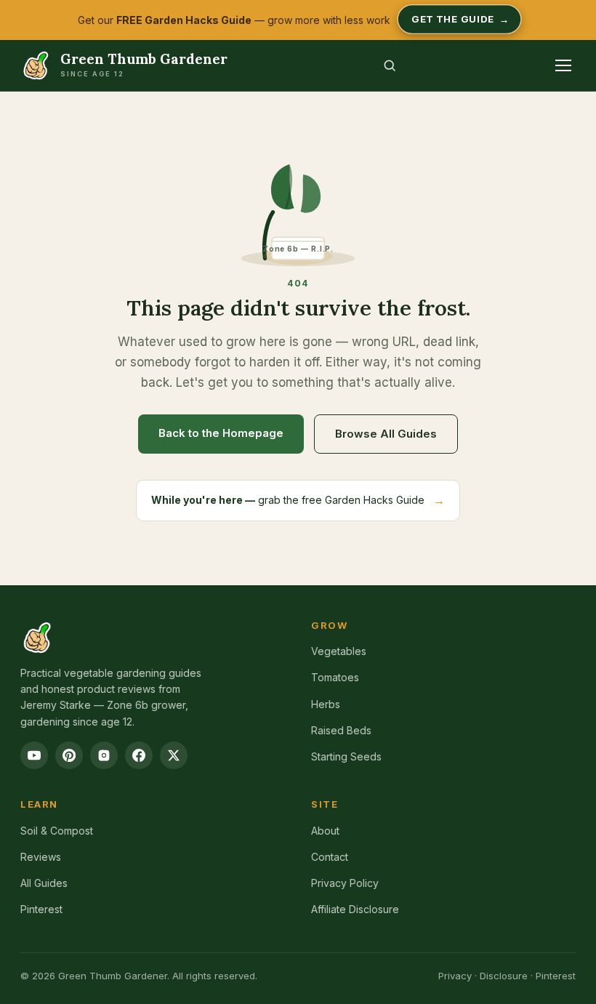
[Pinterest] (69, 755)
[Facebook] (139, 755)
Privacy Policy (345, 883)
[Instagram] (104, 755)
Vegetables (338, 651)
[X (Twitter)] (174, 755)
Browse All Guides (386, 434)
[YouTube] (34, 755)
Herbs (325, 704)
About (325, 830)
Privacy (455, 975)
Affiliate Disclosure (355, 909)
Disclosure (504, 975)
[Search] (389, 65)
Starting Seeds (346, 756)
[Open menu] (563, 65)
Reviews (40, 857)
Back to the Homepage (220, 433)
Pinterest (41, 909)
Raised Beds (341, 730)
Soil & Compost (56, 830)
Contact (329, 857)
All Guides (44, 883)
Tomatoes (335, 677)
